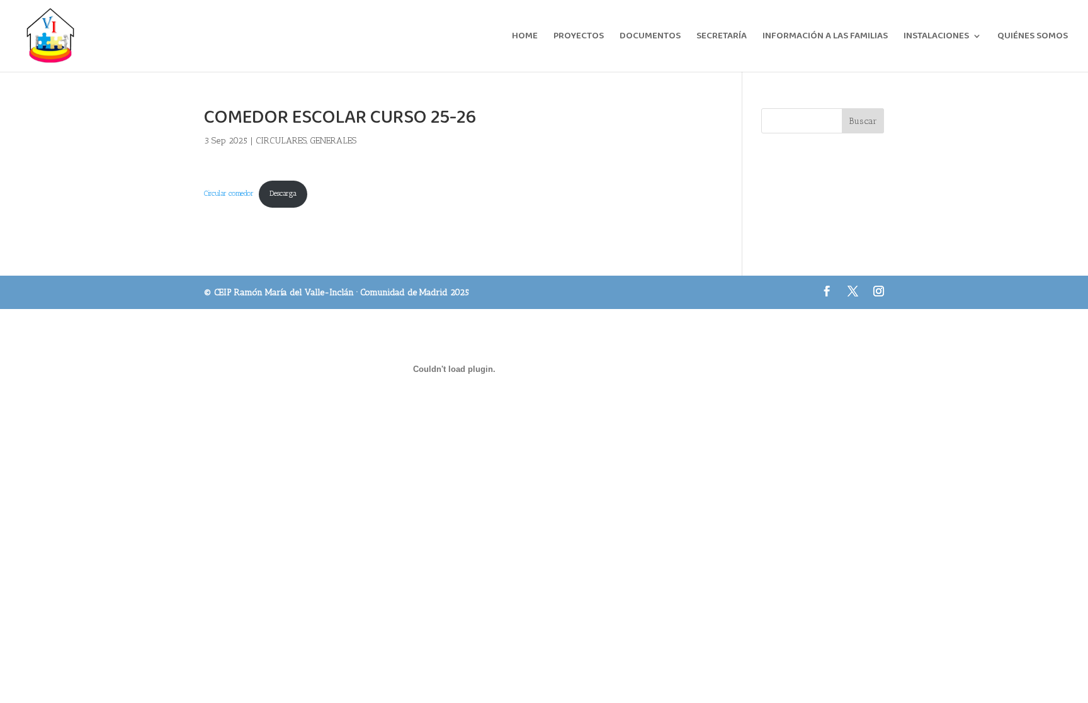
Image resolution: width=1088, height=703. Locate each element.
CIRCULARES (281, 140)
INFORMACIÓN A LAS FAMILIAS (825, 37)
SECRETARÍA (721, 37)
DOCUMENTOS (650, 37)
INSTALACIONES (936, 37)
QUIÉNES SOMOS (1032, 37)
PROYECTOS (578, 37)
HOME (525, 37)
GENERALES (333, 140)
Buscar (863, 121)
